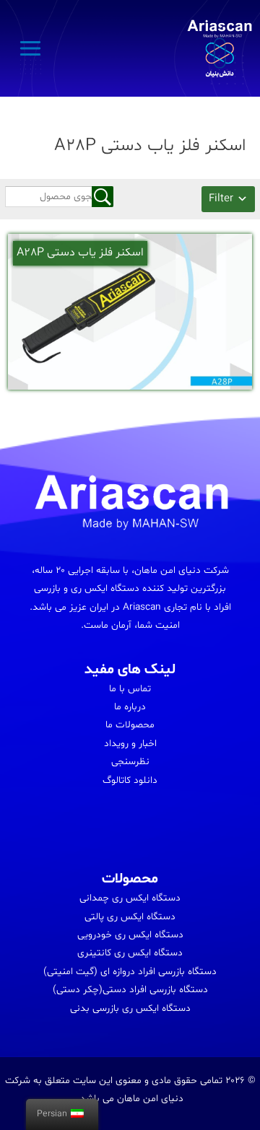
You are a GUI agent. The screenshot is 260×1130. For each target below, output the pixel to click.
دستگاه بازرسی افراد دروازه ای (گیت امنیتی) (130, 971)
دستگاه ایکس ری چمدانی (130, 898)
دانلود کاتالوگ (130, 780)
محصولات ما (130, 725)
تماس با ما (130, 689)
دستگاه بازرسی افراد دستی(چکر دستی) (130, 990)
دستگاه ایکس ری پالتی (130, 917)
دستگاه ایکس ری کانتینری (130, 953)
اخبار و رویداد (130, 743)
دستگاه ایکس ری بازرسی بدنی (130, 1008)
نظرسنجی (130, 761)
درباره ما (130, 707)
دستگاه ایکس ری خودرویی (130, 935)
